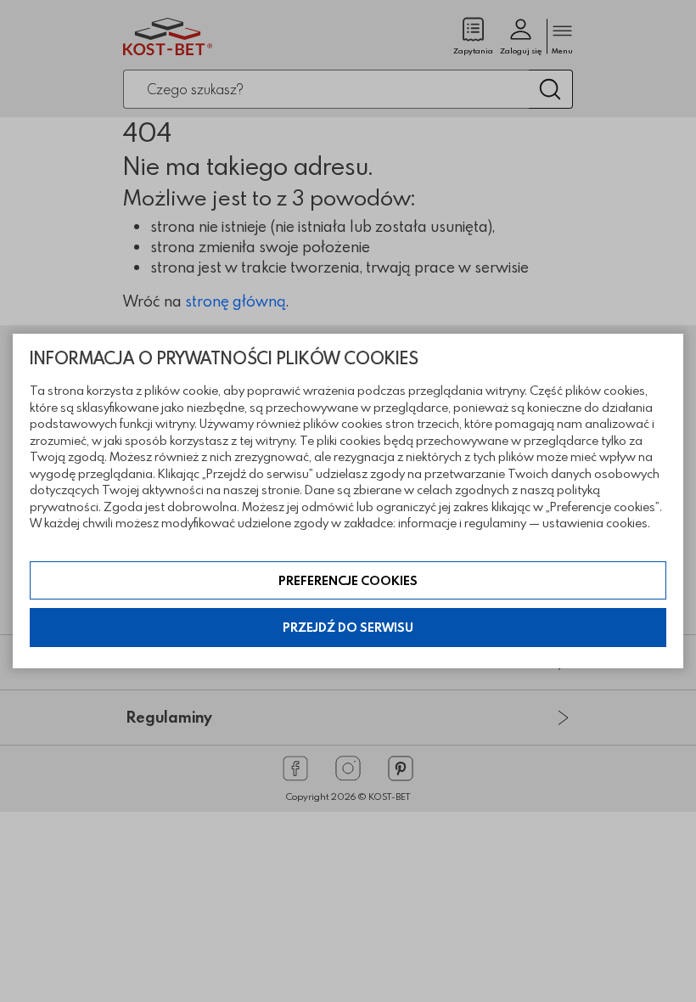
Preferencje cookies (348, 580)
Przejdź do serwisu (348, 627)
